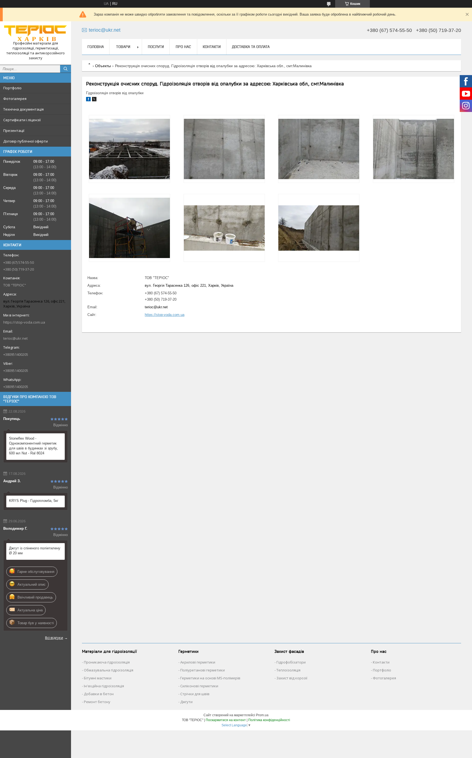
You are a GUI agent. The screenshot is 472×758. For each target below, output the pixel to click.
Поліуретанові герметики (202, 670)
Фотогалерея (14, 98)
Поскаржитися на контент (226, 720)
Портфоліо (12, 87)
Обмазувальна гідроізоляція (108, 670)
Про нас (183, 47)
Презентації (13, 130)
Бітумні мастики (97, 678)
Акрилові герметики (197, 662)
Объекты (103, 66)
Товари (123, 47)
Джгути (186, 701)
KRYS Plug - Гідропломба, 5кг (33, 501)
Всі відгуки (54, 637)
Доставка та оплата (251, 47)
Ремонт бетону (97, 701)
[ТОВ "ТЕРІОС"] (35, 33)
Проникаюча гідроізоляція (107, 662)
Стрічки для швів (195, 693)
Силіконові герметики (199, 685)
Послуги (156, 47)
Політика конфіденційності (269, 720)
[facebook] (88, 100)
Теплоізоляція (288, 670)
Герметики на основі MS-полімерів (210, 678)
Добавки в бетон (99, 693)
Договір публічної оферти (25, 141)
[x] (94, 100)
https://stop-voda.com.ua (24, 322)
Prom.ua (262, 715)
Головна (95, 47)
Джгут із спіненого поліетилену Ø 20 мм (34, 550)
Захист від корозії (291, 678)
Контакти (212, 47)
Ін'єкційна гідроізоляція (104, 685)
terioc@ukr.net (15, 338)
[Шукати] (65, 69)
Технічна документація (23, 109)
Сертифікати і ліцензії (22, 119)
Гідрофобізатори (291, 662)
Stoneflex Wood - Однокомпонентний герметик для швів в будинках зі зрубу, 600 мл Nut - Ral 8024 (33, 445)
